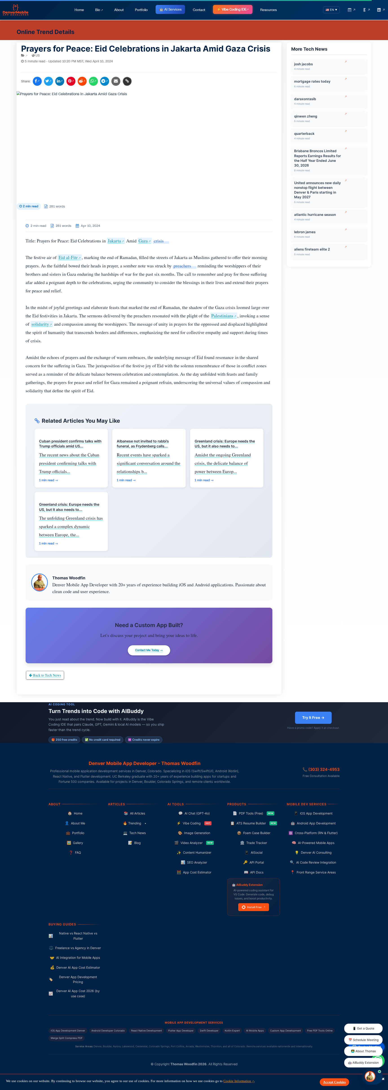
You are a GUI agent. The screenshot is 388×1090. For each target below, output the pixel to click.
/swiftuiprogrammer (193, 507)
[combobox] (204, 583)
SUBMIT (194, 630)
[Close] (278, 460)
